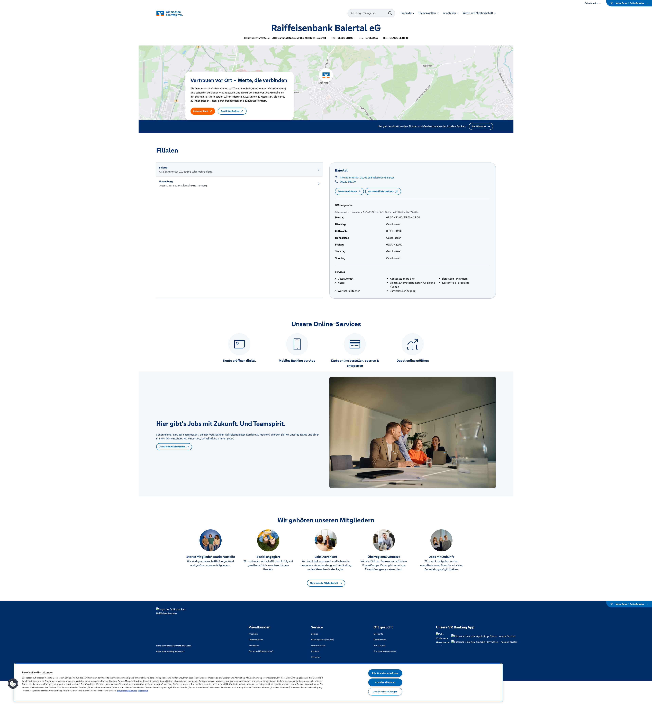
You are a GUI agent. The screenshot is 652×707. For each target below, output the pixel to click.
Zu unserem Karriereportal (172, 446)
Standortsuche (318, 645)
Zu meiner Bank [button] (200, 111)
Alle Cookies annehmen (385, 673)
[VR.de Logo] (174, 13)
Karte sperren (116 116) (322, 639)
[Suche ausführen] (390, 13)
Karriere (315, 651)
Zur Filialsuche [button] (479, 126)
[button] (13, 683)
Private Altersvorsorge (385, 651)
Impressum (143, 690)
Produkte (253, 634)
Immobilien (254, 645)
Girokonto (378, 634)
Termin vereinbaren (347, 191)
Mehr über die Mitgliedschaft (324, 583)
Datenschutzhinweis (127, 690)
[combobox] (368, 13)
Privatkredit (379, 645)
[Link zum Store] (484, 636)
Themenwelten (256, 639)
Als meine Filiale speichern (381, 191)
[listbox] (239, 230)
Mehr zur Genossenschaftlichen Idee (173, 645)
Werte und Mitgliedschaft (261, 651)
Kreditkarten (380, 639)
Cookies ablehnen (385, 682)
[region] (258, 682)
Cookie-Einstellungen (385, 691)
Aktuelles (315, 657)
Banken (314, 634)
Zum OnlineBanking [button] (230, 111)
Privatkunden (591, 3)
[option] (239, 169)
